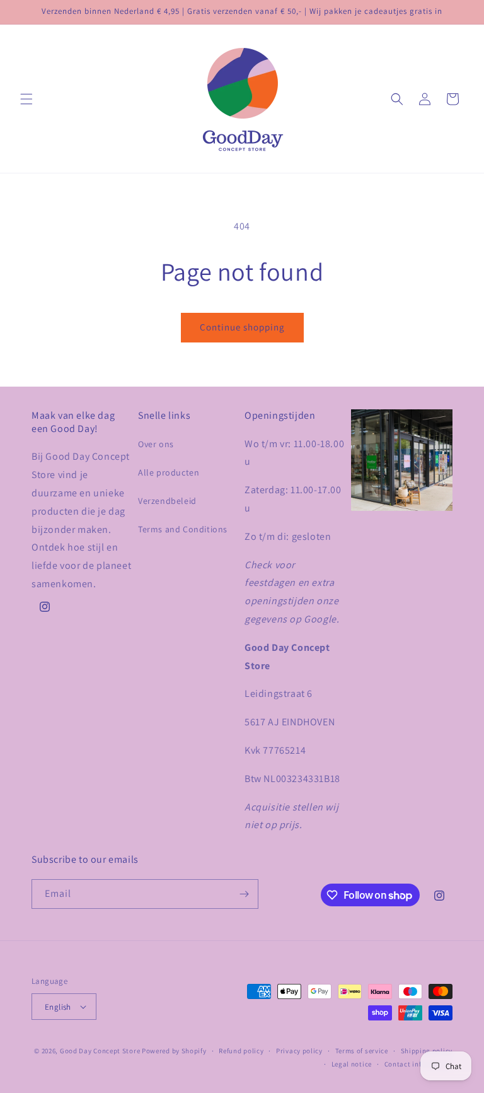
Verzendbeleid (167, 500)
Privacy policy (299, 1050)
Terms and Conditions (183, 529)
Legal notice (351, 1064)
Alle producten (168, 472)
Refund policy (241, 1050)
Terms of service (361, 1050)
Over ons (156, 444)
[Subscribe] (244, 894)
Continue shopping (242, 327)
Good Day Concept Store (100, 1050)
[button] (26, 99)
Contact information (418, 1064)
